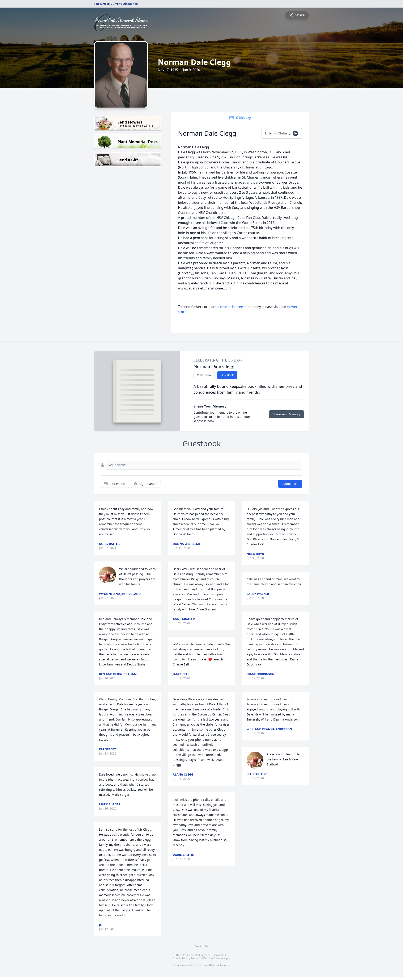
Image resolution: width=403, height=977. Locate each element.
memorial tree (231, 306)
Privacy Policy (190, 958)
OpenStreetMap (206, 965)
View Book (204, 375)
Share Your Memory (286, 414)
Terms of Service (213, 958)
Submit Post (290, 484)
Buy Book (227, 375)
